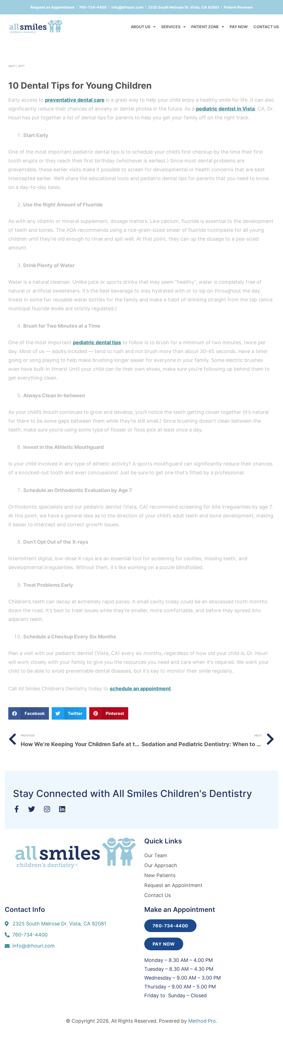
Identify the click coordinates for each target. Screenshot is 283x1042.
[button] (28, 713)
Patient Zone (205, 26)
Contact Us (266, 26)
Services (170, 26)
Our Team (155, 855)
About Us (140, 26)
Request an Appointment (173, 885)
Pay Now (239, 26)
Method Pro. (202, 1021)
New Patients (159, 875)
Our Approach (160, 865)
